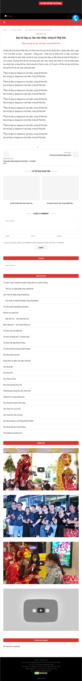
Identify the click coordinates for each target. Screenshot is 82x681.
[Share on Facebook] (40, 147)
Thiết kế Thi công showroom (14, 397)
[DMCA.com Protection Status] (41, 673)
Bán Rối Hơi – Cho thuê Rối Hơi (17, 319)
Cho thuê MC (8, 367)
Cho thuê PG (8, 373)
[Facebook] (36, 10)
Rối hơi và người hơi (10, 313)
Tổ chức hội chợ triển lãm (12, 331)
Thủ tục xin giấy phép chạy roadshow (19, 289)
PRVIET (38, 671)
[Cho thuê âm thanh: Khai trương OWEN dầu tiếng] (60, 188)
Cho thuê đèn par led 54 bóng (14, 427)
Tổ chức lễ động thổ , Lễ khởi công (16, 337)
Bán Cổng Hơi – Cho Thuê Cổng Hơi (16, 325)
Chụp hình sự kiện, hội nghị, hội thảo (17, 361)
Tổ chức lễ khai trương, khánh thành (17, 349)
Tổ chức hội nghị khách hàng (14, 343)
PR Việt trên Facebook (11, 646)
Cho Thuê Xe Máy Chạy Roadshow (16, 295)
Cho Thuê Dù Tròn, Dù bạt (12, 415)
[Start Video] (41, 469)
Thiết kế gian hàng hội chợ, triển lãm (17, 391)
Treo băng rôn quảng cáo (12, 433)
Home (5, 30)
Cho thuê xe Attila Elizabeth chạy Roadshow (22, 301)
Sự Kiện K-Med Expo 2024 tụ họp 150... (21, 203)
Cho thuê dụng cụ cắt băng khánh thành (18, 421)
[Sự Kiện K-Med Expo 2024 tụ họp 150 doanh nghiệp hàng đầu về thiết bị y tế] (21, 188)
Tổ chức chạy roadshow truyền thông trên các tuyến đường (25, 283)
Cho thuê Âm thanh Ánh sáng (14, 403)
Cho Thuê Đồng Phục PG (12, 385)
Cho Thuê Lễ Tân (9, 379)
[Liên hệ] (75, 16)
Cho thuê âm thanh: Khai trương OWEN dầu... (60, 203)
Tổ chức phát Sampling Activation (16, 307)
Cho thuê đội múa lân (11, 355)
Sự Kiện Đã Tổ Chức (16, 30)
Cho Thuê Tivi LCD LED (11, 409)
